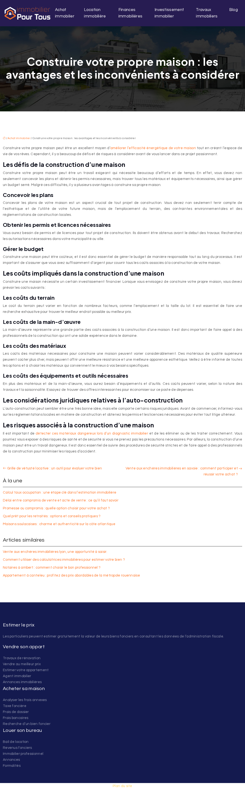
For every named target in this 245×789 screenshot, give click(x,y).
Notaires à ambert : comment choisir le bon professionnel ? (51, 567)
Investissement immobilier (169, 13)
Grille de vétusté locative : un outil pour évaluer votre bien (54, 468)
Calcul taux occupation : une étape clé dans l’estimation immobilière (59, 492)
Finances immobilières (130, 13)
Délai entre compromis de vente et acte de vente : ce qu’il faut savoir (60, 500)
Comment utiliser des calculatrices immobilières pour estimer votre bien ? (64, 559)
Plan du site (122, 786)
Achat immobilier (64, 13)
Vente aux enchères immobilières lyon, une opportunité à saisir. (55, 552)
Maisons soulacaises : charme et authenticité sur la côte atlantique (59, 524)
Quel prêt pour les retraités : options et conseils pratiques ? (52, 516)
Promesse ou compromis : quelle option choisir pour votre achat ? (56, 508)
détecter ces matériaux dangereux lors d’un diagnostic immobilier (92, 433)
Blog (233, 10)
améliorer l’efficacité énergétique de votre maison (153, 148)
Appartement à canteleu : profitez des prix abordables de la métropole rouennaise (71, 575)
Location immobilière (95, 13)
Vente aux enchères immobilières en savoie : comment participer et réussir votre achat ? (182, 471)
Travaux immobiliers (206, 13)
